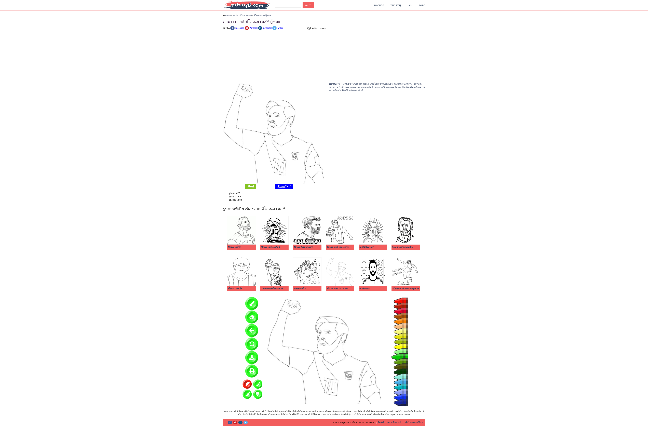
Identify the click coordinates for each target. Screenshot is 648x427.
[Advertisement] (324, 57)
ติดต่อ (421, 5)
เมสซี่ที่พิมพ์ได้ (300, 288)
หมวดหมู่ (395, 5)
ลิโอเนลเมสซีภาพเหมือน (402, 247)
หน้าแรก (379, 5)
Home (228, 15)
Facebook (239, 27)
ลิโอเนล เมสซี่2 (234, 247)
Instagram (267, 27)
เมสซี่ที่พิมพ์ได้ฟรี (366, 247)
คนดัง (235, 15)
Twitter (280, 27)
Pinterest (253, 27)
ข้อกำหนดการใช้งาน (414, 422)
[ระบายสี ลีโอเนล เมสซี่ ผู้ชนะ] (273, 132)
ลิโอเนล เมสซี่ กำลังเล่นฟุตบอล (405, 288)
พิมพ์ (251, 186)
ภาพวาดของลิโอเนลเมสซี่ (272, 288)
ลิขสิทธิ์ (381, 422)
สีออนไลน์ (283, 186)
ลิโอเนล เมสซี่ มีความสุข (337, 288)
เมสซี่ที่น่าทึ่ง (364, 288)
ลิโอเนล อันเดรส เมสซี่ (303, 247)
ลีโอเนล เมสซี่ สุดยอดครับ (338, 247)
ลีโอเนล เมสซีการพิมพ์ (270, 247)
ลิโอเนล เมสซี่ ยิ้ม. (235, 288)
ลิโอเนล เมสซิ (246, 15)
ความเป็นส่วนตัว (394, 422)
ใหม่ (409, 5)
